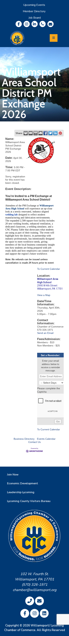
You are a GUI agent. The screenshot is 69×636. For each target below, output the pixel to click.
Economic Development (22, 483)
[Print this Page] (26, 133)
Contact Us (34, 442)
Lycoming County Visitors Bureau (28, 501)
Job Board (34, 18)
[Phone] (42, 24)
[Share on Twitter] (50, 133)
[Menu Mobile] (54, 38)
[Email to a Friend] (30, 133)
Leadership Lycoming (20, 492)
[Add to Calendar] (35, 133)
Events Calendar (46, 438)
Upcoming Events (34, 5)
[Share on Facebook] (45, 133)
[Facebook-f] (19, 24)
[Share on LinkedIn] (55, 133)
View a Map (43, 295)
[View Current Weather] (40, 133)
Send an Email (45, 333)
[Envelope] (50, 24)
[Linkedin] (34, 24)
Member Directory (34, 11)
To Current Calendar (48, 268)
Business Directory (24, 438)
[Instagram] (27, 24)
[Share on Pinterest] (60, 133)
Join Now (13, 475)
